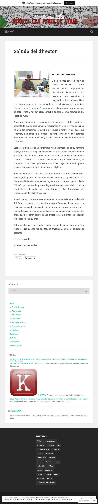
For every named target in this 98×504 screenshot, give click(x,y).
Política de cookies (65, 499)
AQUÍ (12, 303)
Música (39, 470)
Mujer (51, 466)
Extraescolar (41, 458)
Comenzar (69, 3)
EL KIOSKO (41, 395)
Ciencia (51, 445)
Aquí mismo (16, 315)
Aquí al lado (16, 311)
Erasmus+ (49, 453)
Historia (52, 458)
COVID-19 (55, 449)
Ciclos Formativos (19, 326)
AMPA (39, 441)
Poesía (48, 474)
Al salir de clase (18, 307)
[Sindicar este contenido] (9, 411)
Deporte (40, 453)
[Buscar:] (49, 291)
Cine (58, 445)
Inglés (48, 462)
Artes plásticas (50, 441)
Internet (56, 462)
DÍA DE (13, 338)
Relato (56, 474)
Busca (91, 32)
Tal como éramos (19, 322)
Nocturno (15, 330)
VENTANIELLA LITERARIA (46, 483)
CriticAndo (14, 334)
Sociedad (40, 478)
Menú (11, 31)
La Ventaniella (49, 16)
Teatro (49, 478)
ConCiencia (14, 342)
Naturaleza (49, 470)
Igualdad (40, 462)
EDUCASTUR (16, 411)
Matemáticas (41, 466)
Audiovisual (41, 445)
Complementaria (43, 449)
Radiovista (16, 319)
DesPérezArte (15, 345)
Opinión (40, 474)
